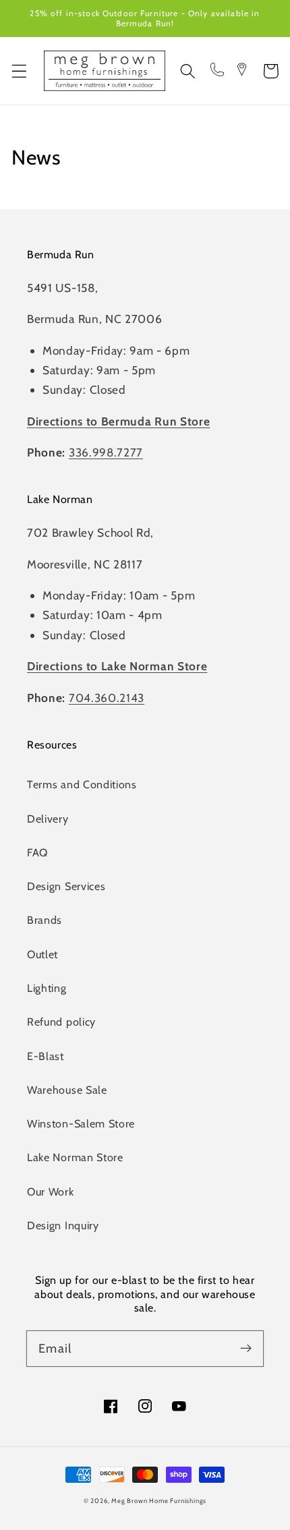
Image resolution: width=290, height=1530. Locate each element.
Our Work (50, 1191)
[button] (19, 71)
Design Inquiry (63, 1225)
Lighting (47, 988)
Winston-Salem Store (81, 1123)
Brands (44, 919)
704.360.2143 (106, 697)
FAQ (37, 852)
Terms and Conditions (82, 784)
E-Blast (45, 1056)
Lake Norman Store (75, 1157)
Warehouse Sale (67, 1089)
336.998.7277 (106, 452)
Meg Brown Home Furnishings (158, 1500)
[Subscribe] (246, 1348)
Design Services (66, 886)
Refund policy (61, 1021)
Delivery (48, 818)
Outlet (42, 954)
